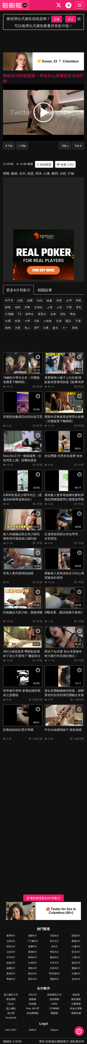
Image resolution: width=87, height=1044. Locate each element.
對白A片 (54, 940)
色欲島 (76, 994)
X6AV (54, 1003)
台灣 (69, 300)
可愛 (69, 307)
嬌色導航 (76, 999)
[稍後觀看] (79, 1031)
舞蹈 (55, 173)
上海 (49, 307)
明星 (78, 300)
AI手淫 (9, 300)
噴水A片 (32, 973)
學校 (72, 314)
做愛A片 (32, 935)
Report (54, 1029)
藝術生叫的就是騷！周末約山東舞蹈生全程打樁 (43, 77)
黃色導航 (11, 999)
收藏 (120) (67, 164)
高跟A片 (54, 978)
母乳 (63, 314)
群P (36, 327)
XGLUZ (33, 994)
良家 (53, 314)
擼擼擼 (32, 999)
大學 (27, 321)
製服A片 (76, 940)
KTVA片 (11, 957)
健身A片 (54, 957)
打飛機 (9, 314)
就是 (30, 173)
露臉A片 (76, 968)
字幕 (78, 321)
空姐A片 (54, 935)
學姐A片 (10, 978)
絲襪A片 (10, 968)
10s (23, 145)
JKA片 (54, 946)
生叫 (22, 173)
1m (9, 145)
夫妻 (17, 327)
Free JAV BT (32, 1008)
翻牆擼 (54, 1013)
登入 (70, 19)
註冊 (56, 19)
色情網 (32, 1003)
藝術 (14, 173)
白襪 (8, 321)
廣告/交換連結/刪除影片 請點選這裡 (61, 1041)
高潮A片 (32, 951)
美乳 (79, 307)
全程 (63, 173)
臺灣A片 (10, 935)
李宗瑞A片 (54, 973)
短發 (17, 321)
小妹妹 (47, 321)
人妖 (59, 307)
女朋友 (38, 307)
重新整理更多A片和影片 (44, 898)
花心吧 (11, 1013)
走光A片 (76, 978)
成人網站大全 (11, 994)
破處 (49, 300)
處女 (55, 327)
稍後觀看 (45, 164)
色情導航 (54, 999)
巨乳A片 (10, 946)
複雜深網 (76, 1013)
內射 (59, 300)
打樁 (71, 173)
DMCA (32, 1029)
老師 (17, 307)
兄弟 (59, 321)
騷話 (68, 321)
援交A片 (76, 962)
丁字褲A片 (32, 940)
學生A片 (54, 951)
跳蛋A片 (76, 935)
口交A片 (10, 951)
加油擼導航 (33, 1013)
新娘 (75, 327)
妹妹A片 (10, 962)
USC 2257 (11, 1029)
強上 (27, 327)
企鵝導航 (76, 1003)
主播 (46, 327)
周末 (38, 173)
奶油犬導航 (76, 1008)
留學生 (29, 314)
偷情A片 (32, 957)
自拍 (39, 300)
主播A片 (76, 973)
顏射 (8, 307)
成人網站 (11, 1008)
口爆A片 (76, 946)
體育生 (42, 314)
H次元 (10, 1003)
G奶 (36, 321)
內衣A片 (54, 968)
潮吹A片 (32, 968)
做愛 (30, 300)
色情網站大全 (54, 994)
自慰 (20, 300)
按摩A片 (32, 946)
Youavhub (10, 1017)
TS (19, 314)
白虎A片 (32, 962)
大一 (65, 327)
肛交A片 (76, 951)
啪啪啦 (7, 1041)
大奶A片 (10, 940)
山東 (47, 173)
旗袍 (8, 327)
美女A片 (32, 978)
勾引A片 (54, 962)
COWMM (54, 1008)
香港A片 (10, 973)
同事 (27, 307)
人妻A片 (76, 957)
